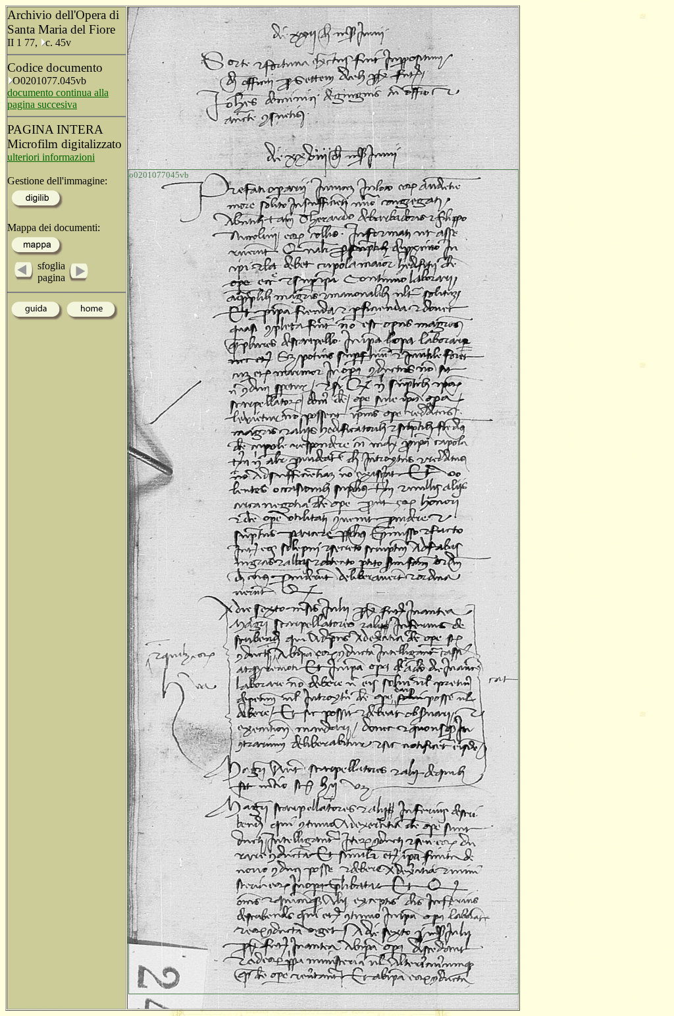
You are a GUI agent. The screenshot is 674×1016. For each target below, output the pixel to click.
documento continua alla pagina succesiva (58, 98)
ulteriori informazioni (51, 157)
